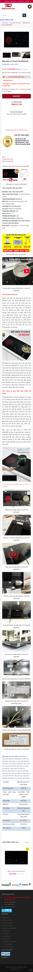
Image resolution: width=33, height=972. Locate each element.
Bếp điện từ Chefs (15, 23)
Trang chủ (5, 23)
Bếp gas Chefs (7, 939)
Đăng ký (27, 1)
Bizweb (20, 969)
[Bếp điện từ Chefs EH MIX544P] (16, 175)
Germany (20, 201)
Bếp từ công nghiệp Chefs (10, 928)
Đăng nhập (20, 1)
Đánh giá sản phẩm (7, 161)
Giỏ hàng (7, 1)
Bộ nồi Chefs (6, 933)
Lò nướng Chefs (7, 936)
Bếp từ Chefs (6, 917)
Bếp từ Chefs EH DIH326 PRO (16, 871)
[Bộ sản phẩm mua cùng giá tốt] (16, 243)
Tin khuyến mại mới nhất (9, 941)
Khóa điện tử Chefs (8, 947)
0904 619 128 (16, 103)
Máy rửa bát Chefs (7, 925)
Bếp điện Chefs (7, 931)
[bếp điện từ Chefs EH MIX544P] (16, 498)
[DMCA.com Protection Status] (6, 910)
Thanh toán (13, 1)
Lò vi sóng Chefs (7, 944)
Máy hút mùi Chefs (7, 923)
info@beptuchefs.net (9, 906)
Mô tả (4, 157)
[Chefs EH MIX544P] (16, 345)
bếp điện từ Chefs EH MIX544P (19, 166)
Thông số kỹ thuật (7, 159)
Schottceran (13, 201)
